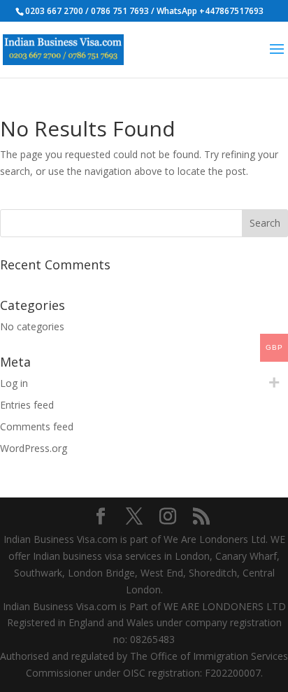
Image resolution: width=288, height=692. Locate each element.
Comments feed (36, 426)
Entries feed (27, 404)
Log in (14, 383)
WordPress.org (33, 448)
